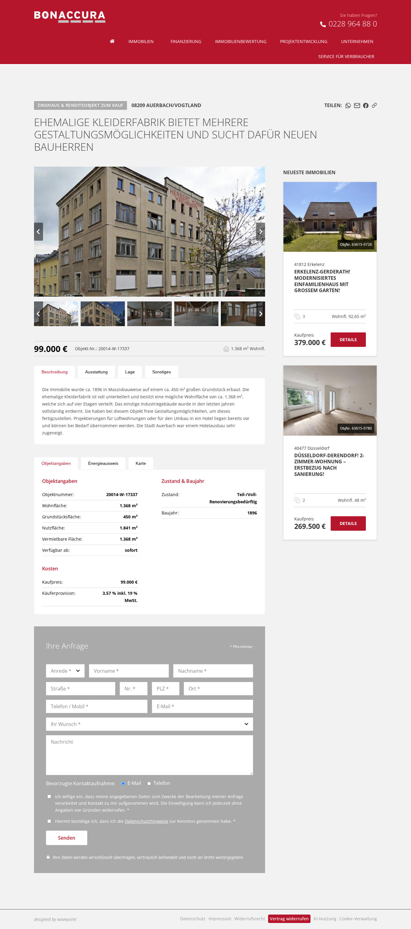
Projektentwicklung (303, 41)
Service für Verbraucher (346, 56)
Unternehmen (357, 41)
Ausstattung (96, 371)
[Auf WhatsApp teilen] (348, 105)
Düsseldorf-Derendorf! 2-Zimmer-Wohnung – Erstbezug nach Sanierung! (329, 464)
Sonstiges (161, 371)
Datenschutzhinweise (146, 821)
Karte (141, 463)
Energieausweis (103, 463)
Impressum (220, 918)
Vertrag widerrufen (289, 918)
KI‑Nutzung (325, 918)
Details (348, 339)
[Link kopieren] (374, 105)
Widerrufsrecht (249, 918)
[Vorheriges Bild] (38, 232)
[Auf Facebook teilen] (366, 105)
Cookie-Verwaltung (358, 918)
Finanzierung (186, 41)
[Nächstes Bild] (260, 232)
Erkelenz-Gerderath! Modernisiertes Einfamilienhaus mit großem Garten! (322, 281)
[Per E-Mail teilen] (357, 105)
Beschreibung (55, 371)
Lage (130, 371)
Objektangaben (56, 463)
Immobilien (141, 41)
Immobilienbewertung (240, 41)
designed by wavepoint (55, 919)
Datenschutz (193, 918)
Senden (66, 838)
